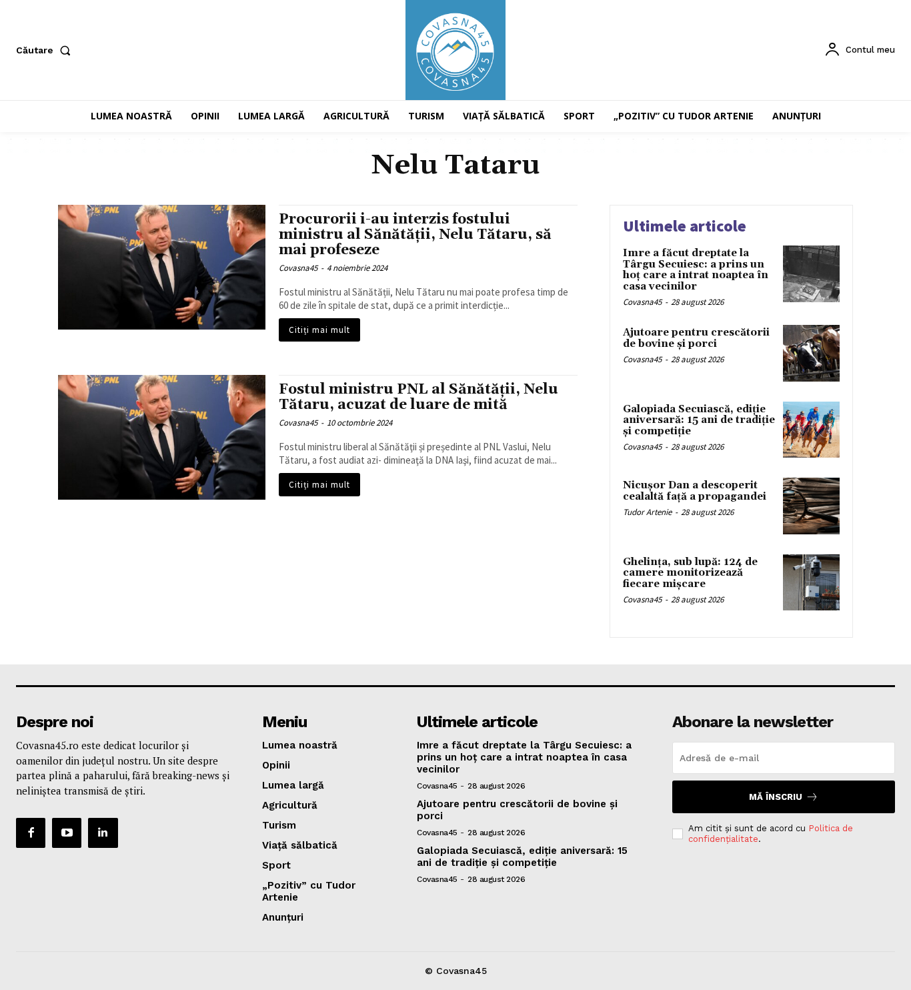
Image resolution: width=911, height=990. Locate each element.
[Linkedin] (102, 832)
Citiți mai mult (319, 330)
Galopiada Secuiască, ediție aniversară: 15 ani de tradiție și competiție (699, 420)
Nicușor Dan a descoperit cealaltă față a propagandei (694, 491)
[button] (46, 50)
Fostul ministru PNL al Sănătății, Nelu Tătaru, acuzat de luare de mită (418, 397)
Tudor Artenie (647, 512)
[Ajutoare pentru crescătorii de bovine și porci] (811, 353)
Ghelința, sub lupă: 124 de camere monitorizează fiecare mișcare (690, 573)
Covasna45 (298, 268)
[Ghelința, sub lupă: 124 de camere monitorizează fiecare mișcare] (811, 582)
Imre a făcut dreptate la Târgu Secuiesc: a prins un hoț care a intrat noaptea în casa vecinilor (695, 270)
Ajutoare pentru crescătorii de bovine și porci (696, 338)
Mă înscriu (775, 797)
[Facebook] (30, 832)
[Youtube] (66, 832)
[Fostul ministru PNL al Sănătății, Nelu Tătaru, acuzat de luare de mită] (161, 437)
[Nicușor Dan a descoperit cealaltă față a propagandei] (811, 506)
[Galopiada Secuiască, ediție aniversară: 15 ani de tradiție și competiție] (811, 430)
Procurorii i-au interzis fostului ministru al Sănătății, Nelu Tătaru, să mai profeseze (415, 235)
